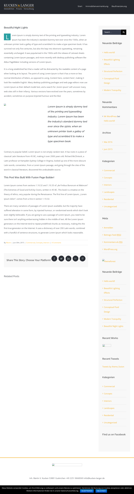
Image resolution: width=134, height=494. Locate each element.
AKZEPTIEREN (86, 491)
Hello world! (109, 52)
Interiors (46, 242)
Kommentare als (113, 242)
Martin (8, 242)
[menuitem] (80, 6)
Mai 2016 (108, 142)
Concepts (39, 242)
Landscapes (109, 192)
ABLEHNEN (101, 491)
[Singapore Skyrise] (106, 347)
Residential (109, 199)
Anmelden (108, 227)
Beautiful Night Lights (113, 326)
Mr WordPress (110, 116)
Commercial (30, 242)
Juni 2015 (108, 149)
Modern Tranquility (112, 90)
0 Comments (56, 242)
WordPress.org (110, 249)
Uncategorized (110, 206)
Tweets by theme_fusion (113, 366)
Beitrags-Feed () (112, 235)
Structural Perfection (113, 71)
